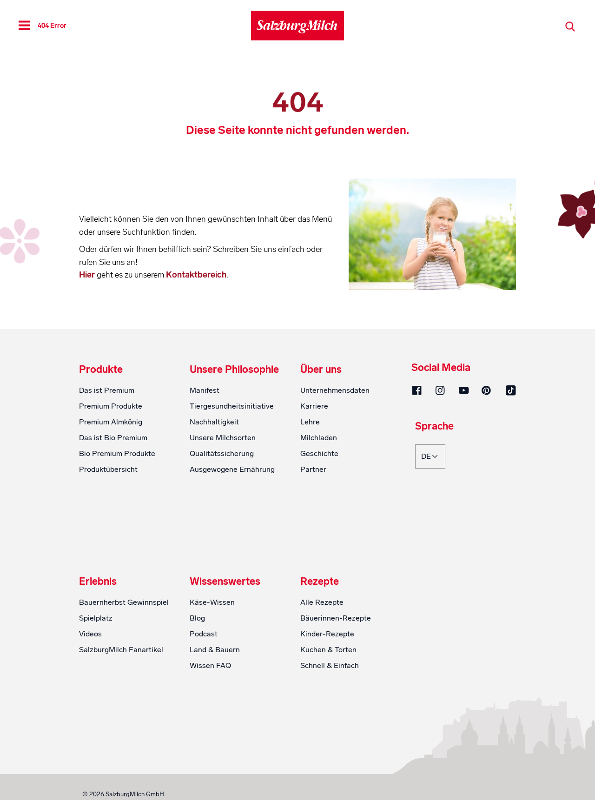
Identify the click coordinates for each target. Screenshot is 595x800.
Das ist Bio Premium (113, 437)
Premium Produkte (110, 406)
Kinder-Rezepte (327, 633)
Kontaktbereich (196, 275)
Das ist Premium (106, 390)
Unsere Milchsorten (223, 437)
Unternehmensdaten (335, 390)
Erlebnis (98, 581)
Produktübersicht (108, 469)
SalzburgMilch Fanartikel (121, 649)
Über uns (321, 370)
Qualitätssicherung (222, 453)
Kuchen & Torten (328, 649)
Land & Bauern (215, 649)
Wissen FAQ (210, 665)
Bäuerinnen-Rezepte (335, 618)
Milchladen (318, 437)
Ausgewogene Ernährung (232, 469)
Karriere (314, 406)
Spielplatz (95, 618)
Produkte (101, 370)
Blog (197, 618)
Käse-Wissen (212, 602)
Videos (90, 633)
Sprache (434, 427)
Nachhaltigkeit (214, 421)
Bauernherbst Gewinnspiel (124, 602)
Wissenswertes (225, 581)
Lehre (310, 421)
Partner (313, 469)
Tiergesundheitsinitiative (232, 406)
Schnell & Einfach (329, 665)
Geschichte (319, 453)
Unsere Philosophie (234, 370)
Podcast (204, 633)
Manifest (204, 390)
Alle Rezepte (322, 602)
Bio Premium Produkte (117, 453)
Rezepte (319, 581)
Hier (88, 275)
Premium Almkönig (110, 421)
